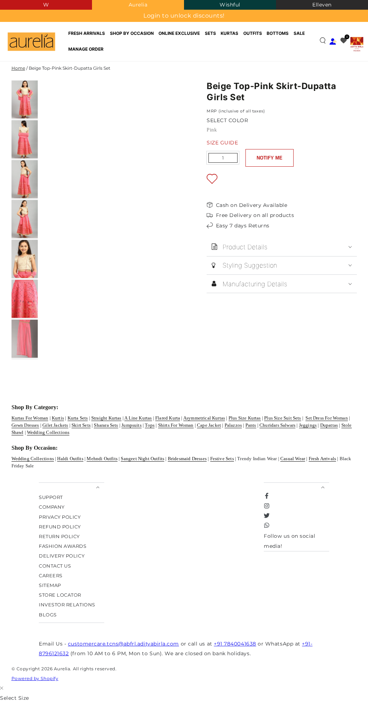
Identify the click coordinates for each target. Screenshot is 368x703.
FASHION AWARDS (63, 546)
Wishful (230, 4)
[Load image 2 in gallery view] (25, 139)
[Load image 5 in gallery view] (25, 259)
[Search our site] (323, 40)
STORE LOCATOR (60, 595)
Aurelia (138, 4)
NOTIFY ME (269, 158)
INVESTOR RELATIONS (67, 604)
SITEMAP (50, 585)
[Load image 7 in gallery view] (25, 339)
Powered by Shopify (35, 678)
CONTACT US (55, 565)
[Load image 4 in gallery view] (25, 219)
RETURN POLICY (59, 536)
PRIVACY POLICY (60, 516)
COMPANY (52, 507)
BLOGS (48, 614)
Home (18, 68)
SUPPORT (51, 497)
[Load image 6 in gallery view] (25, 299)
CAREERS (51, 575)
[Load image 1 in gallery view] (25, 99)
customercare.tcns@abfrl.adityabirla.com (123, 643)
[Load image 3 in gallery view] (25, 179)
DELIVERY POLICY (61, 556)
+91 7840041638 (235, 643)
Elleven (322, 4)
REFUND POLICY (60, 526)
